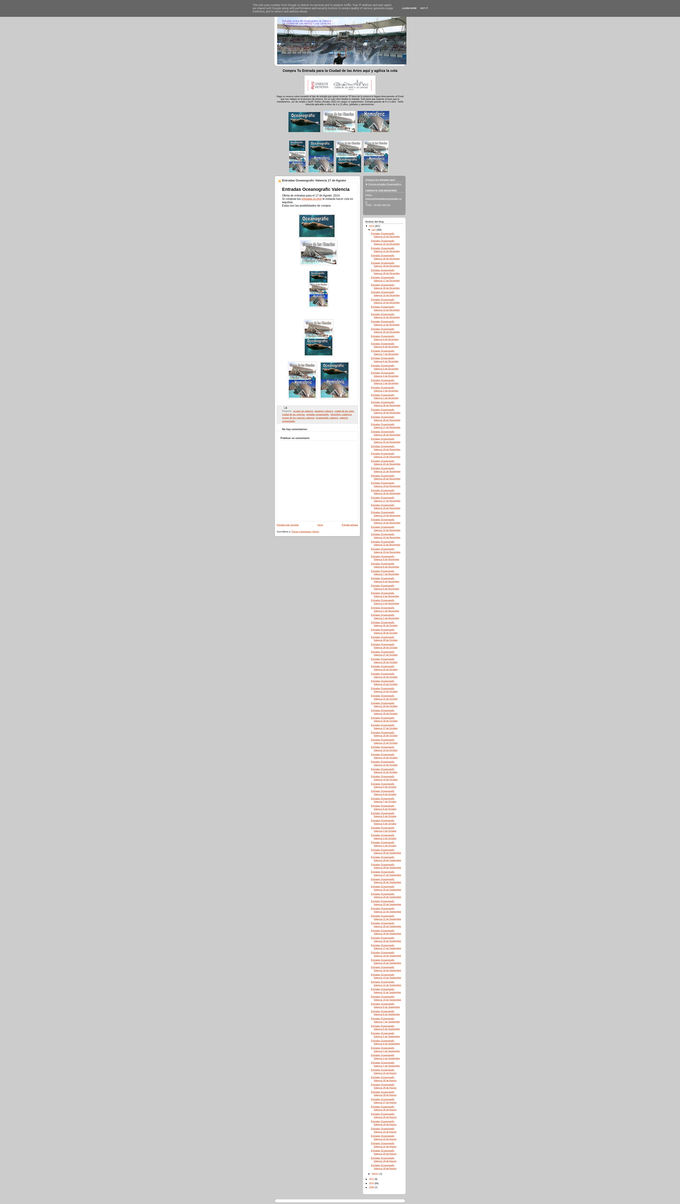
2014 (372, 226)
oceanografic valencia (327, 418)
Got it (424, 8)
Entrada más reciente (288, 525)
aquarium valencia (323, 411)
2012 (372, 1179)
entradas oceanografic (317, 414)
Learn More (409, 8)
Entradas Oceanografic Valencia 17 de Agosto (314, 180)
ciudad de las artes (344, 411)
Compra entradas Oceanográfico (384, 184)
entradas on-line (311, 198)
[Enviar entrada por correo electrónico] (285, 407)
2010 (372, 1183)
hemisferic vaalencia (341, 414)
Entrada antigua (350, 525)
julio (374, 230)
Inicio (320, 525)
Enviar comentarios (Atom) (305, 531)
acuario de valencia (303, 411)
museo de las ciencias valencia (298, 418)
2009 (372, 1187)
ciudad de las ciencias (293, 414)
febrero (375, 1174)
